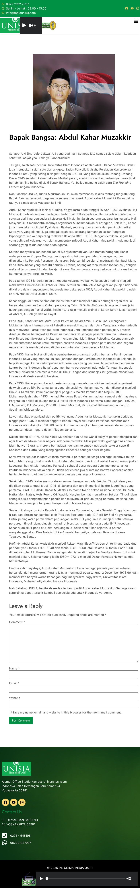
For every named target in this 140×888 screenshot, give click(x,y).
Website (14, 697)
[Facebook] (126, 8)
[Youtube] (132, 8)
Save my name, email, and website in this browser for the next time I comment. (67, 712)
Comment (17, 622)
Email (14, 683)
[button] (136, 21)
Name (14, 668)
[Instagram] (137, 8)
